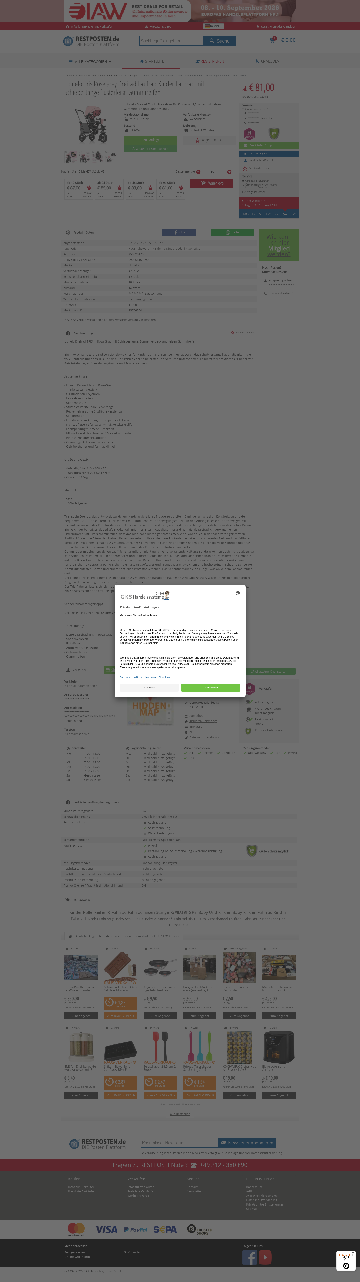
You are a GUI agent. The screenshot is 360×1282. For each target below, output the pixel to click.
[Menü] (353, 1253)
